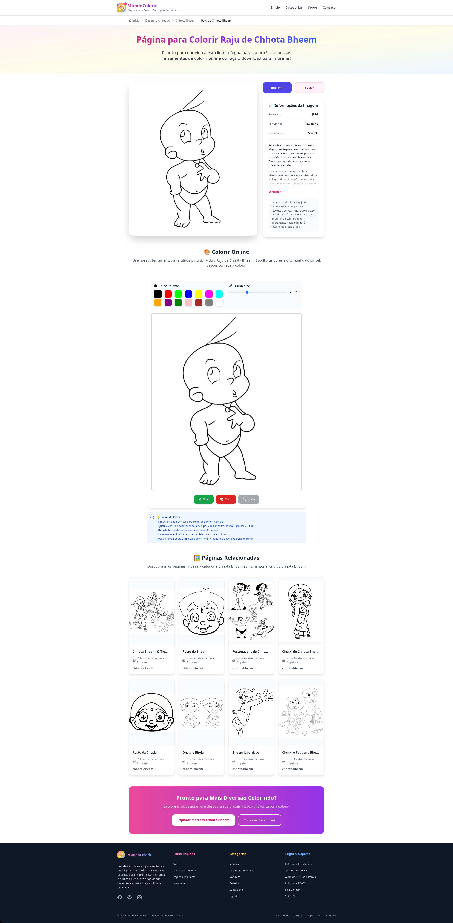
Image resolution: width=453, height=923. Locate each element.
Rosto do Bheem (194, 651)
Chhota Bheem (186, 20)
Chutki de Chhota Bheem (301, 651)
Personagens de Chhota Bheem (256, 651)
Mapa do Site (314, 915)
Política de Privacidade (298, 864)
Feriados (234, 883)
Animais (234, 864)
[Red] (168, 294)
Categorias (293, 7)
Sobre (312, 7)
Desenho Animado (157, 20)
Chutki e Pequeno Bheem (301, 752)
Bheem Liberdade (245, 752)
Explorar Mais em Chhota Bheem (203, 820)
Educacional (236, 889)
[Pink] (188, 302)
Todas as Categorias (259, 820)
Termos (298, 915)
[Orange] (157, 302)
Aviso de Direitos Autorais (300, 877)
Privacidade (282, 915)
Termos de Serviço (296, 870)
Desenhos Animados (241, 870)
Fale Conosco (293, 889)
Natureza (234, 877)
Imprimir (277, 88)
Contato (329, 7)
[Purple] (168, 302)
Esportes (234, 896)
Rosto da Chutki (145, 752)
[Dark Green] (178, 302)
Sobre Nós (291, 896)
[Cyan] (219, 294)
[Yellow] (198, 294)
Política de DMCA (295, 883)
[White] (219, 302)
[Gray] (209, 302)
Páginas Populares (184, 877)
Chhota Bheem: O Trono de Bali (156, 651)
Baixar (309, 88)
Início (136, 20)
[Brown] (198, 302)
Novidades (179, 883)
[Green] (178, 294)
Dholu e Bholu (193, 752)
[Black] (158, 294)
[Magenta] (209, 294)
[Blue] (188, 294)
